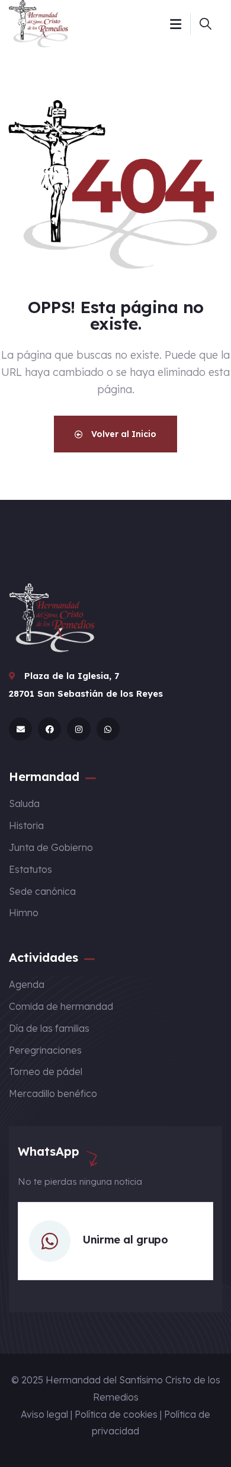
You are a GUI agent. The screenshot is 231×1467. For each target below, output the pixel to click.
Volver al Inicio (122, 434)
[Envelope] (20, 729)
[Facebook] (49, 729)
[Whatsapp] (108, 729)
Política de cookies (116, 1414)
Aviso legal (44, 1414)
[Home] (38, 23)
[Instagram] (78, 729)
